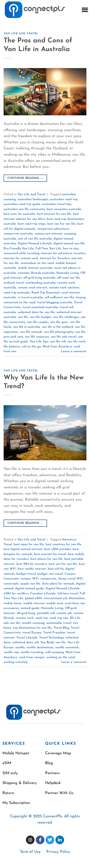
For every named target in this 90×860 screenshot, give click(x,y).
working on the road (61, 657)
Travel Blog (61, 627)
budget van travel (50, 573)
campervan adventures (53, 228)
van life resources (37, 336)
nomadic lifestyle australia (36, 273)
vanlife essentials (67, 647)
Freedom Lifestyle (43, 593)
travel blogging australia (54, 302)
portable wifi (46, 613)
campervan (48, 578)
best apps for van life (29, 544)
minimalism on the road (37, 263)
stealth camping (33, 623)
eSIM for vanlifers (16, 593)
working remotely (16, 662)
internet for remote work (21, 258)
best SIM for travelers (31, 564)
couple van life (30, 583)
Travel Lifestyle (26, 637)
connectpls (11, 583)
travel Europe (32, 632)
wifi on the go (31, 346)
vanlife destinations (40, 647)
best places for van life (46, 559)
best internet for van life (54, 214)
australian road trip (64, 199)
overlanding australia (41, 282)
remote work (24, 618)
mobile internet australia (35, 267)
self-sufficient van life (59, 297)
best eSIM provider (57, 549)
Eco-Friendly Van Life (19, 248)
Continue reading (25, 178)
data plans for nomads (58, 583)
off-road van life (68, 277)
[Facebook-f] (40, 840)
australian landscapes (33, 199)
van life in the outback (57, 326)
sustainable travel (58, 623)
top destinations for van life (32, 627)
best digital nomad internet (23, 549)
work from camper (32, 657)
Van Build (47, 642)
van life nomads (31, 331)
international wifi (55, 598)
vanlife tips (11, 652)
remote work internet (32, 287)
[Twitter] (50, 840)
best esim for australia (19, 214)
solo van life (12, 623)
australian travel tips (56, 204)
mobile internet (34, 603)
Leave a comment (73, 351)
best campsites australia (64, 209)
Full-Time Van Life (48, 248)
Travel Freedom (54, 632)
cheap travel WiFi (70, 578)
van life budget (40, 317)
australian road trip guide (22, 204)
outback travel (14, 282)
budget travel (26, 573)
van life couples (37, 322)
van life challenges (66, 317)
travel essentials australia (40, 307)
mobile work (54, 603)
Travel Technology (51, 637)
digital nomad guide (29, 588)
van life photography (58, 331)
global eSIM (33, 598)
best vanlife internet (32, 568)
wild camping (54, 652)
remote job (64, 613)
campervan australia (18, 233)
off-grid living (26, 613)
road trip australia (17, 292)
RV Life (75, 618)
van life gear (59, 322)
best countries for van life (63, 544)
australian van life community (24, 209)
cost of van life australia (35, 238)
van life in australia (26, 326)
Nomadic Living (67, 273)
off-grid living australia (39, 277)
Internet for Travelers (55, 258)
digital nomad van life (69, 243)
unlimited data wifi (25, 642)
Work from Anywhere (57, 346)
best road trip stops (32, 223)
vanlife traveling (32, 652)
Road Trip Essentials (45, 292)
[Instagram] (30, 840)
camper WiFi (29, 578)
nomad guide (30, 608)
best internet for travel (50, 554)
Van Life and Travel (21, 33)
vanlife (20, 647)
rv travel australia (30, 297)
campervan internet (48, 233)
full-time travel (67, 593)
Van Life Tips (39, 341)
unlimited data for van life (36, 312)
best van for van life (61, 223)
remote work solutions (64, 287)
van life (23, 317)
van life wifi (58, 341)
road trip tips (58, 618)
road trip (41, 618)
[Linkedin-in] (59, 840)
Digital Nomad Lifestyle (35, 243)
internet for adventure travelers (63, 253)
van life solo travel (63, 336)
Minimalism (77, 598)
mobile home (13, 603)
